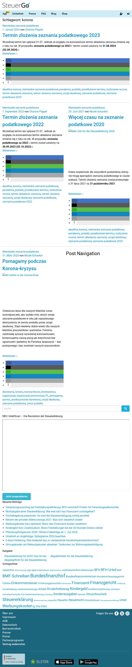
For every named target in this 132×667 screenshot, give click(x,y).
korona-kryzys (32, 391)
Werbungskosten (17, 606)
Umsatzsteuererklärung (109, 600)
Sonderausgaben (65, 594)
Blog (53, 13)
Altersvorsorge (21, 570)
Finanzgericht (103, 582)
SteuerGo (62, 600)
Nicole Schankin (99, 111)
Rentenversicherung (34, 594)
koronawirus (48, 391)
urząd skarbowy (72, 93)
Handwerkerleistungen (27, 589)
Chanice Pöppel (34, 29)
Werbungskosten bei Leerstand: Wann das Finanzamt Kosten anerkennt (46, 523)
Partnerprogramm (13, 640)
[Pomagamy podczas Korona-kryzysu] (33, 291)
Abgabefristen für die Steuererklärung (71, 556)
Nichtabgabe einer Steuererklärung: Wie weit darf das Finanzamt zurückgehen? (50, 511)
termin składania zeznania (17, 93)
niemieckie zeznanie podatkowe (40, 89)
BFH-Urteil (108, 570)
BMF (119, 570)
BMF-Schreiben (16, 576)
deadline (7, 89)
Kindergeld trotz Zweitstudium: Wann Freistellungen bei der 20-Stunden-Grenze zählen (54, 527)
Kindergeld (79, 589)
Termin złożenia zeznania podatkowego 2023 (51, 35)
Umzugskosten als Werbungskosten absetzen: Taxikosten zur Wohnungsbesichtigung (54, 544)
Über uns (7, 613)
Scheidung (48, 594)
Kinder (43, 589)
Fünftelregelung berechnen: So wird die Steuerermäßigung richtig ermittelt (47, 515)
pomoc (6, 399)
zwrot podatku (35, 403)
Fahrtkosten (66, 583)
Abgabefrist (8, 570)
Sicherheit (17, 13)
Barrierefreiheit (11, 628)
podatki (76, 89)
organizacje (9, 395)
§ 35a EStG (40, 606)
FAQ (43, 13)
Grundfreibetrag (9, 589)
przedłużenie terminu (93, 89)
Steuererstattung (40, 600)
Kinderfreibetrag (58, 589)
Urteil (123, 600)
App (5, 13)
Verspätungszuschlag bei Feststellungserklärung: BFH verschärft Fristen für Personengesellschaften (62, 507)
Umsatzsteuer (92, 600)
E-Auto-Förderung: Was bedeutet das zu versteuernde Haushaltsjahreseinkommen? (52, 540)
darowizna (8, 391)
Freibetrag (121, 583)
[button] (8, 60)
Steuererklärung (17, 599)
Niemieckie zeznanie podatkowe (20, 25)
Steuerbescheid (96, 594)
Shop (64, 13)
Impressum (9, 617)
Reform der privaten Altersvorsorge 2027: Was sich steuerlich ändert (44, 519)
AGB (5, 620)
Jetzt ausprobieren (17, 496)
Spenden (82, 594)
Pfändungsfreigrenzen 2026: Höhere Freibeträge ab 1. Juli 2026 (42, 532)
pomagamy (56, 395)
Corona (6, 583)
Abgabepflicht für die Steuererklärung (25, 560)
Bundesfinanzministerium (81, 576)
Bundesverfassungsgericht (110, 576)
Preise (32, 13)
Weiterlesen (9, 53)
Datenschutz (9, 624)
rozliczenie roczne (116, 89)
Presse (6, 632)
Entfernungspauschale (49, 583)
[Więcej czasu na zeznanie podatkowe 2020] (99, 149)
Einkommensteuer (24, 583)
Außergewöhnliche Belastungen (78, 570)
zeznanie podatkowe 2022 (17, 201)
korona (17, 89)
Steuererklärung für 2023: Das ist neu (25, 556)
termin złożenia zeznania (47, 93)
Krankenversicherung (98, 589)
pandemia (65, 89)
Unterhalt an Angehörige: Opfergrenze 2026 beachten (36, 536)
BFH (97, 570)
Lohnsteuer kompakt (11, 594)
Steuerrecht (76, 600)
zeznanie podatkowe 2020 (108, 241)
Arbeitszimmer (55, 570)
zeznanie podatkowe (93, 93)
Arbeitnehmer (43, 570)
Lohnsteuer (115, 589)
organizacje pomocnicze (30, 395)
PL (47, 395)
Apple (34, 570)
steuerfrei (52, 600)
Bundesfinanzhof (47, 575)
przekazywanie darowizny (26, 399)
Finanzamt (81, 583)
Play (23, 594)
